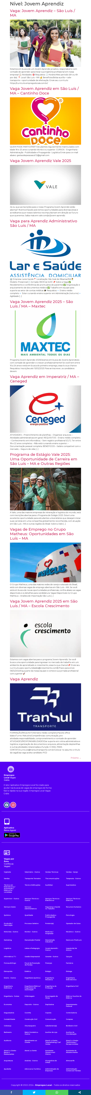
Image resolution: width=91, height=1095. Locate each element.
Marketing (8, 940)
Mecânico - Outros (73, 932)
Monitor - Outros (31, 932)
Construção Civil (31, 1019)
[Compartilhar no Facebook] (11, 1092)
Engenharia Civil (72, 986)
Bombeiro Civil (71, 1026)
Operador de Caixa (73, 923)
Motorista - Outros (11, 932)
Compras (69, 1019)
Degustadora (9, 1013)
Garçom (69, 956)
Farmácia (69, 963)
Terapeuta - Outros (73, 878)
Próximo (76, 758)
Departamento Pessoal (71, 1005)
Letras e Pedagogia (32, 948)
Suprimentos (71, 885)
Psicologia (70, 915)
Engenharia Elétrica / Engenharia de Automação (33, 988)
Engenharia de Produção (50, 987)
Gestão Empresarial (32, 956)
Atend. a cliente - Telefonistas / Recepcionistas (72, 1042)
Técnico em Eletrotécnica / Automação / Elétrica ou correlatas (9, 888)
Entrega (69, 971)
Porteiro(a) (49, 923)
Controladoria (71, 1013)
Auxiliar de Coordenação (71, 1033)
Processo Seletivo (32, 923)
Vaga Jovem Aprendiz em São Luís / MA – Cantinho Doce (44, 90)
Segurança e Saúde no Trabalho (52, 908)
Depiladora (49, 1004)
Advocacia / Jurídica (33, 1069)
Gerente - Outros (51, 956)
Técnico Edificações (32, 885)
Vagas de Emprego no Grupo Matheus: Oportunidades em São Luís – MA (42, 534)
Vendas (7, 878)
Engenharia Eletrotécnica (71, 979)
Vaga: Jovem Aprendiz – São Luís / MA (42, 13)
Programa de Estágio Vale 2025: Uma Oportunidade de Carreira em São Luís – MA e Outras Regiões (43, 459)
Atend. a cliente (31, 1050)
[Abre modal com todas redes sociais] (79, 1092)
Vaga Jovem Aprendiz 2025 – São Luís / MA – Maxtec (41, 303)
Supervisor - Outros (11, 899)
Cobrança (7, 1026)
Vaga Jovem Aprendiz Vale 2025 (40, 160)
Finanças (48, 963)
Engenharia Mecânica (49, 979)
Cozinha (28, 1013)
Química (7, 915)
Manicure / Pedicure (74, 940)
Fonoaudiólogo (10, 963)
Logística (7, 948)
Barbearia (7, 1032)
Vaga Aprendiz (24, 679)
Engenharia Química (32, 978)
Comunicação (50, 1019)
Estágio (48, 971)
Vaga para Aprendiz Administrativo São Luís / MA (43, 223)
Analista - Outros (31, 1061)
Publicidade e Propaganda (50, 916)
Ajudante (7, 1069)
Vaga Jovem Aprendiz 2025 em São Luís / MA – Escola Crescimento (43, 603)
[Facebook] (7, 805)
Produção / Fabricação (8, 924)
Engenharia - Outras (11, 996)
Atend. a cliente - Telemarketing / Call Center (53, 1042)
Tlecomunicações (52, 878)
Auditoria (7, 1040)
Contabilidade (9, 1019)
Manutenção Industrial (50, 941)
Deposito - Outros (32, 1004)
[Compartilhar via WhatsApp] (57, 1092)
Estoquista (8, 971)
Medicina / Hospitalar (49, 932)
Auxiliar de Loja (51, 1032)
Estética (28, 971)
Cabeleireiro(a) (51, 1026)
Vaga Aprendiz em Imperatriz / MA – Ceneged (44, 378)
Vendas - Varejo (72, 872)
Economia (8, 1004)
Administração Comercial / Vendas (73, 1070)
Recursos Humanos (73, 907)
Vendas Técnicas (51, 872)
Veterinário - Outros (32, 872)
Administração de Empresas (52, 1070)
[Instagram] (13, 805)
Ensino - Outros (10, 978)
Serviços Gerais (10, 907)
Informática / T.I (10, 956)
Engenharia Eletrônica (8, 987)
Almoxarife (70, 1061)
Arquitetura (8, 1061)
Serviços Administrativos (31, 908)
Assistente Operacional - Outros (50, 1052)
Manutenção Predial (32, 940)
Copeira (48, 1013)
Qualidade (29, 915)
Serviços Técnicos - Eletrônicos (52, 899)
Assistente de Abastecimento (72, 1051)
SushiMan (49, 885)
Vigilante (7, 872)
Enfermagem (29, 996)
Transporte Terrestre (33, 878)
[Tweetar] (34, 1092)
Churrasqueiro (30, 1026)
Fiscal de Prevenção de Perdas (32, 964)
